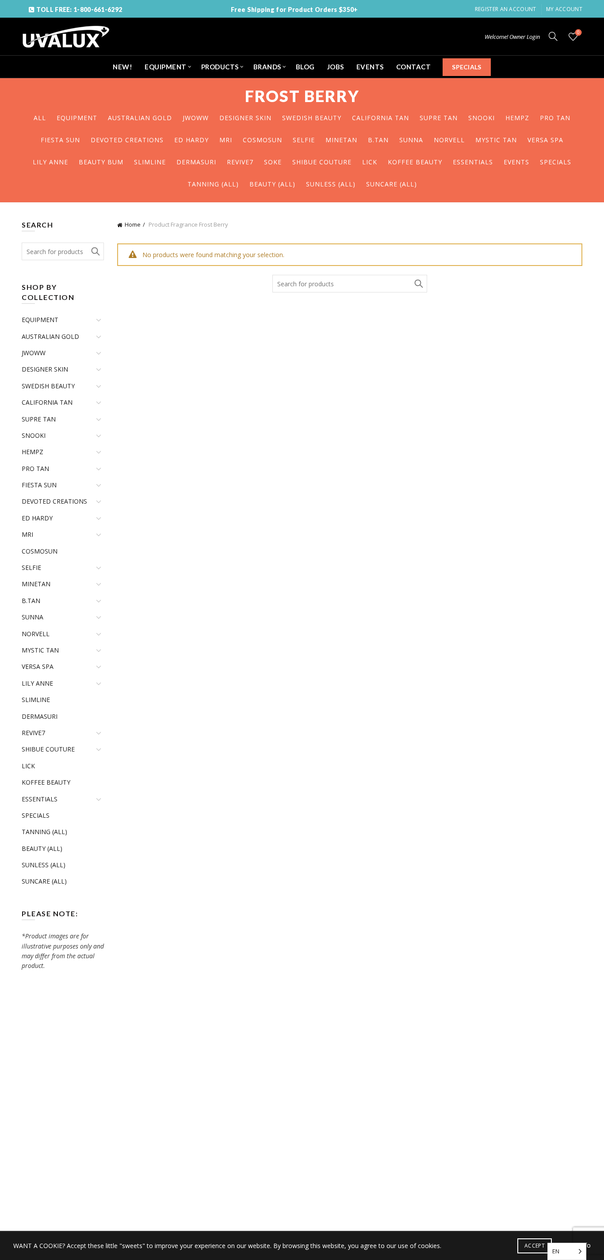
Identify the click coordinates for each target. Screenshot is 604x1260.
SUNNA (411, 140)
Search (418, 283)
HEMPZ (517, 118)
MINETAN (341, 140)
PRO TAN (555, 118)
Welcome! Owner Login (512, 37)
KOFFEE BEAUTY (415, 162)
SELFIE (304, 140)
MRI (225, 140)
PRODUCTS (220, 67)
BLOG (305, 67)
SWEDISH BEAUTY (311, 118)
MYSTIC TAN (496, 140)
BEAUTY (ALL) (272, 184)
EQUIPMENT (166, 67)
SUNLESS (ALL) (331, 184)
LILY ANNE (50, 162)
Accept (534, 1245)
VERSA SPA (545, 140)
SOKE (273, 162)
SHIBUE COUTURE (322, 162)
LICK (369, 162)
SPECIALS (466, 67)
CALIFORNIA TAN (380, 118)
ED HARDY (191, 140)
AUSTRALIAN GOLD (140, 118)
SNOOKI (481, 118)
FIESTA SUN (60, 140)
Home (133, 224)
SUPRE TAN (439, 118)
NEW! (122, 67)
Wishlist (578, 32)
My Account (564, 9)
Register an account (505, 9)
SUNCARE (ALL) (391, 184)
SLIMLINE (150, 162)
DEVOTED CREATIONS (127, 140)
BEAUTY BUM (101, 162)
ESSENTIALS (473, 162)
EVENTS (370, 67)
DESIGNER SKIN (245, 118)
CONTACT (413, 67)
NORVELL (449, 140)
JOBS (335, 67)
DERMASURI (196, 162)
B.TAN (378, 140)
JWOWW (196, 118)
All (40, 118)
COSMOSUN (262, 140)
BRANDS (267, 67)
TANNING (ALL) (213, 184)
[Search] (553, 36)
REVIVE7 (240, 162)
